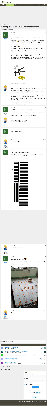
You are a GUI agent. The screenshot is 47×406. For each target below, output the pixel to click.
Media (17, 4)
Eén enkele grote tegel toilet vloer (11, 347)
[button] (13, 5)
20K (20, 356)
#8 (45, 245)
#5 (45, 129)
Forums (10, 4)
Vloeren (15, 348)
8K (20, 363)
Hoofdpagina (44, 401)
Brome (6, 359)
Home (4, 4)
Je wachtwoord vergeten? (29, 382)
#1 (45, 32)
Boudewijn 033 (40, 355)
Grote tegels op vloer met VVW (11, 358)
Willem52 (41, 348)
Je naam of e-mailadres (28, 374)
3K (19, 359)
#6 (45, 139)
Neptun (5, 38)
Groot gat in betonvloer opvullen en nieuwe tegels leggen (16, 354)
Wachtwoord (26, 378)
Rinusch (6, 352)
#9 (45, 256)
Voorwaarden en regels (29, 401)
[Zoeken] (45, 4)
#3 (45, 107)
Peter (42, 359)
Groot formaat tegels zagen (10, 362)
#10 (45, 310)
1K (19, 348)
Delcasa (6, 348)
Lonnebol (6, 356)
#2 (45, 85)
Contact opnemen (22, 401)
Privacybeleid (36, 401)
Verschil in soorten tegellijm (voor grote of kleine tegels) (16, 351)
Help (40, 401)
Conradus (6, 363)
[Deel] (43, 32)
